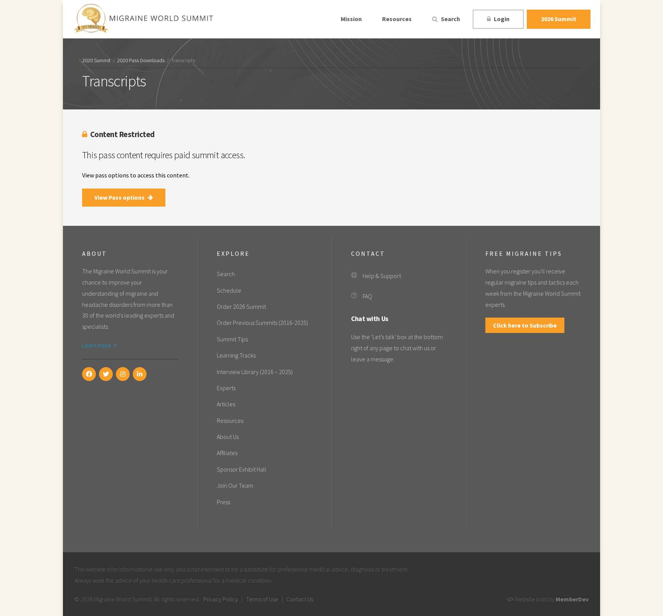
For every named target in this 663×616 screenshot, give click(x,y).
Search (450, 19)
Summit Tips (232, 339)
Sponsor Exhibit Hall (241, 469)
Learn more (97, 345)
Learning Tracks (236, 355)
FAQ (367, 296)
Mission (351, 19)
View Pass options (120, 197)
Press (223, 502)
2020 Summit (96, 61)
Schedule (229, 290)
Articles (226, 404)
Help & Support (382, 276)
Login (501, 19)
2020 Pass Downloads (141, 61)
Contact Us (299, 599)
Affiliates (227, 453)
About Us (228, 436)
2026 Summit (558, 19)
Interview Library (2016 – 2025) (255, 372)
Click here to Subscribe (525, 325)
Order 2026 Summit (241, 306)
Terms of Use (262, 599)
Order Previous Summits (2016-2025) (262, 322)
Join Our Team (235, 485)
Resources (397, 19)
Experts (226, 388)
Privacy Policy (220, 599)
